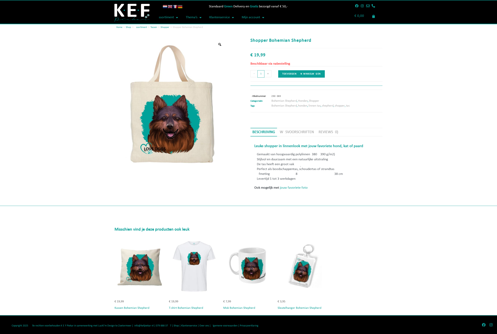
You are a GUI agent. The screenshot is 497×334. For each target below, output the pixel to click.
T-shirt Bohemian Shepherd (186, 308)
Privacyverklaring (249, 325)
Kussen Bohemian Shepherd (132, 308)
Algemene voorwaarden (224, 325)
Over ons (204, 325)
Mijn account (251, 17)
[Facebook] (357, 6)
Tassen (153, 27)
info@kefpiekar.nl (144, 325)
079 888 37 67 (163, 325)
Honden (303, 100)
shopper (340, 105)
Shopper (165, 27)
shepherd (328, 105)
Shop (128, 27)
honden (302, 105)
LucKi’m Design (106, 325)
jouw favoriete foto (294, 188)
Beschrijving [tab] (263, 132)
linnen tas (314, 105)
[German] (180, 6)
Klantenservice (219, 17)
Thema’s (191, 17)
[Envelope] (368, 6)
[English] (170, 6)
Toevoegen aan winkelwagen (301, 74)
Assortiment (165, 17)
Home (119, 27)
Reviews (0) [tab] (328, 132)
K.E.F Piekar (67, 325)
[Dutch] (165, 6)
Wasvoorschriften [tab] (297, 132)
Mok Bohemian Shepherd (239, 308)
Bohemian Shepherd (284, 100)
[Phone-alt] (373, 6)
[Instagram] (362, 6)
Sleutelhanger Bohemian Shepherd (299, 308)
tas (348, 105)
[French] (175, 6)
